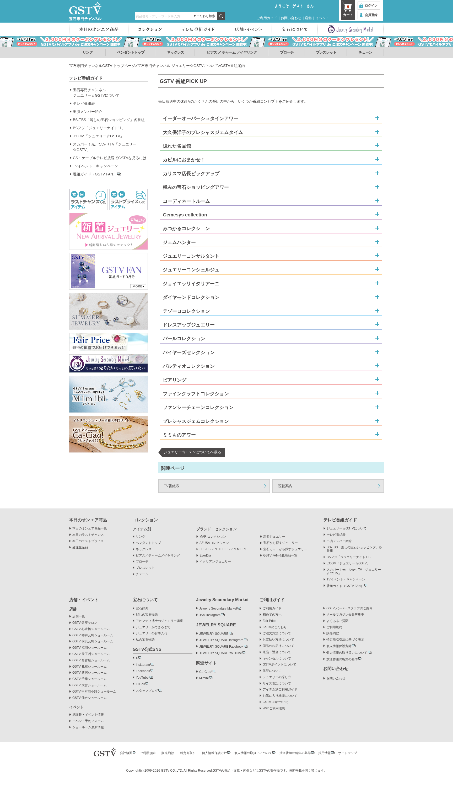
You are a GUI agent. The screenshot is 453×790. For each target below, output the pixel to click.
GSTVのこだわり (275, 627)
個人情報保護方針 (339, 646)
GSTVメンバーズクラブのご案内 (349, 608)
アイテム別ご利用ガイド (280, 689)
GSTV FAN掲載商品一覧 (280, 555)
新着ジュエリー (274, 536)
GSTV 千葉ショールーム (89, 679)
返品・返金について (277, 652)
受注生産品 (80, 547)
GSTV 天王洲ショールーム (91, 654)
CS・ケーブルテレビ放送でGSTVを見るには (110, 158)
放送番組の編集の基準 (342, 659)
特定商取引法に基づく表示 (345, 639)
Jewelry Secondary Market (218, 608)
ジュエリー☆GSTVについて (346, 528)
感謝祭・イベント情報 (88, 714)
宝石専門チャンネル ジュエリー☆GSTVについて (177, 66)
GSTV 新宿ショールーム (89, 672)
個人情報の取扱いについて (253, 753)
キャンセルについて (277, 658)
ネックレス (175, 52)
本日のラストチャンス (88, 535)
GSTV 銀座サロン (84, 623)
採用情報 (324, 753)
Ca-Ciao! (205, 672)
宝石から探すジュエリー (280, 543)
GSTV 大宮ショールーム (89, 685)
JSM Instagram (209, 615)
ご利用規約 (334, 627)
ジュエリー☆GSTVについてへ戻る (192, 452)
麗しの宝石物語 (147, 614)
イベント (322, 18)
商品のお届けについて (278, 646)
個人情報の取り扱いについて (346, 652)
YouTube (142, 677)
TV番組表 (172, 486)
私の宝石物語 (145, 639)
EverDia (205, 555)
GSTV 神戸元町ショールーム (92, 635)
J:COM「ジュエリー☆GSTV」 (98, 136)
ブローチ (287, 52)
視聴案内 (285, 486)
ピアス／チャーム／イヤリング (158, 555)
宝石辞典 (142, 608)
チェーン (365, 52)
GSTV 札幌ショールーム (89, 666)
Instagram (143, 665)
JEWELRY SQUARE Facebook (221, 646)
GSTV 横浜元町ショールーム (92, 641)
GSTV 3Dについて (276, 702)
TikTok (140, 684)
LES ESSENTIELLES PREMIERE (223, 549)
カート (348, 11)
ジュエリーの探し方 (277, 677)
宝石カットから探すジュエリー (285, 549)
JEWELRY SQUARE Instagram (221, 640)
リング (88, 52)
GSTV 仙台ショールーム (89, 698)
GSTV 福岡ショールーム (89, 647)
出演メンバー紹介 (87, 112)
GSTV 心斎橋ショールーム (91, 629)
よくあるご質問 (337, 621)
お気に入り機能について (280, 696)
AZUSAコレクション (214, 543)
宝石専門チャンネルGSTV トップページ (102, 66)
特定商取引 (188, 753)
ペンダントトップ (130, 52)
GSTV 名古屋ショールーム (91, 660)
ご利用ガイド (267, 18)
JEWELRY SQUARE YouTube (220, 653)
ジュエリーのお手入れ (151, 633)
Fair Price (269, 621)
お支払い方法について (278, 639)
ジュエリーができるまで (153, 627)
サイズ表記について (277, 683)
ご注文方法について (277, 633)
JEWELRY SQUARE (213, 634)
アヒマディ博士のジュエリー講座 (159, 621)
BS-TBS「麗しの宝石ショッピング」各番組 (109, 120)
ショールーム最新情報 (88, 727)
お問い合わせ (291, 18)
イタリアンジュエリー (215, 561)
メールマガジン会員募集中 (345, 614)
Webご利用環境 (274, 708)
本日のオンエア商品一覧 (89, 528)
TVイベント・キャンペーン (95, 166)
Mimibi (204, 678)
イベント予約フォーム (88, 721)
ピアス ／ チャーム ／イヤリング (232, 52)
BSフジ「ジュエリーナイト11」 (99, 128)
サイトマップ (347, 753)
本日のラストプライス (88, 541)
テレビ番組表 (84, 103)
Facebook (143, 671)
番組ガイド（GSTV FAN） (95, 174)
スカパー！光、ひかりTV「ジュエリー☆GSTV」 (104, 147)
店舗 (308, 18)
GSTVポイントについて (279, 664)
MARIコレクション (212, 536)
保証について (272, 671)
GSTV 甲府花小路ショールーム (94, 691)
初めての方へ (272, 614)
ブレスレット (326, 52)
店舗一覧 (78, 616)
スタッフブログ (147, 691)
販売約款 (332, 633)
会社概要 (126, 753)
